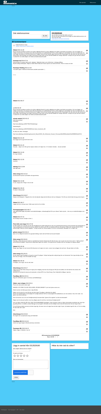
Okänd (17, 46)
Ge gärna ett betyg (17, 353)
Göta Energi (23, 46)
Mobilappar (4, 409)
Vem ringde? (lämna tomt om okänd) (22, 348)
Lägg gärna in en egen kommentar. (60, 38)
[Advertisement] (50, 17)
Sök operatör (82, 2)
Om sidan (22, 409)
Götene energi (30, 46)
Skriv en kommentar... (18, 359)
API (17, 409)
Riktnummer (93, 2)
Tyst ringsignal (11, 409)
